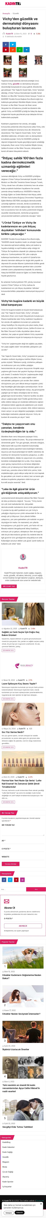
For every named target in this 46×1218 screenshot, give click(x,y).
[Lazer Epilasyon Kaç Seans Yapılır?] (23, 665)
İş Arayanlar (7, 1187)
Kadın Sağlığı (7, 1152)
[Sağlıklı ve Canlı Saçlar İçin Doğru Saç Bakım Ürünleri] (23, 614)
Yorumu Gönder (10, 864)
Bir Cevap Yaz (9, 586)
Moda (4, 1167)
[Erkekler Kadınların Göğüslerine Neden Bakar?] (23, 957)
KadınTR (9, 34)
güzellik (16, 84)
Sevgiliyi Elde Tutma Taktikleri (17, 1127)
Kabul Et (20, 1212)
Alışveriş (5, 1177)
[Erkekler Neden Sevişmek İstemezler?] (23, 996)
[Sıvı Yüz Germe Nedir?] (23, 714)
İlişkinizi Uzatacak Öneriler (15, 1049)
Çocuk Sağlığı (7, 1172)
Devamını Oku (8, 650)
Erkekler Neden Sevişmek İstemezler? (21, 1014)
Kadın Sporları (7, 1182)
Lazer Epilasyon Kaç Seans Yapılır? (19, 683)
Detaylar (9, 1213)
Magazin (5, 1162)
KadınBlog (6, 1142)
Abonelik (23, 926)
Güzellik (5, 1157)
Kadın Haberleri (8, 1147)
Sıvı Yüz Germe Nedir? (13, 732)
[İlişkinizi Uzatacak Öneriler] (23, 1032)
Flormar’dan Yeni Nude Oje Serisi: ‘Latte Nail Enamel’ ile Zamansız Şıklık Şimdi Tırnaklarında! (21, 783)
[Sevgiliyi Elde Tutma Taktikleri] (23, 1109)
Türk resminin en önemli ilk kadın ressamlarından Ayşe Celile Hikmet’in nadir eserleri (21, 1088)
